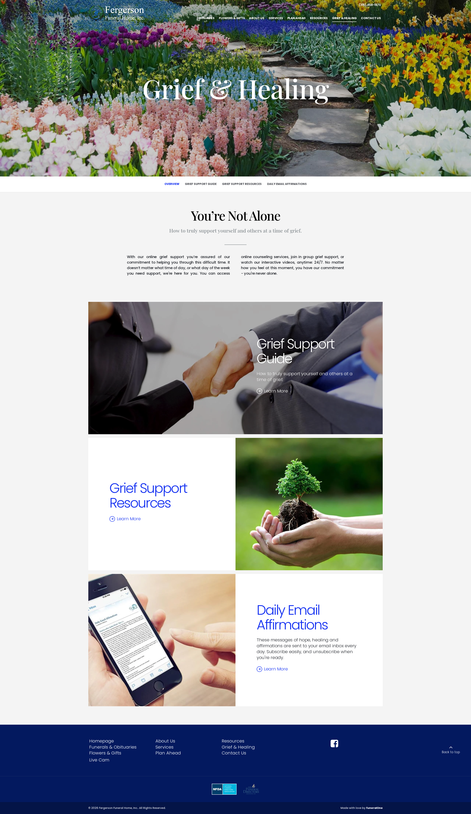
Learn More (276, 391)
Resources (233, 741)
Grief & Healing (238, 747)
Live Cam (99, 760)
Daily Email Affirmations (292, 617)
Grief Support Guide (295, 351)
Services (164, 747)
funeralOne (374, 808)
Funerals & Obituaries (113, 747)
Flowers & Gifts (105, 753)
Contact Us (234, 753)
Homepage (101, 741)
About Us (165, 741)
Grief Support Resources (148, 495)
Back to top (451, 752)
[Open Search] (466, 5)
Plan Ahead (168, 753)
